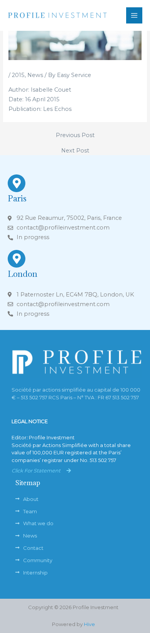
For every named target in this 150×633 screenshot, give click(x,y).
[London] (16, 259)
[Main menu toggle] (134, 15)
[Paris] (16, 183)
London (22, 274)
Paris (17, 198)
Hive (89, 624)
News (35, 75)
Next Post (75, 151)
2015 (18, 75)
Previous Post (75, 135)
